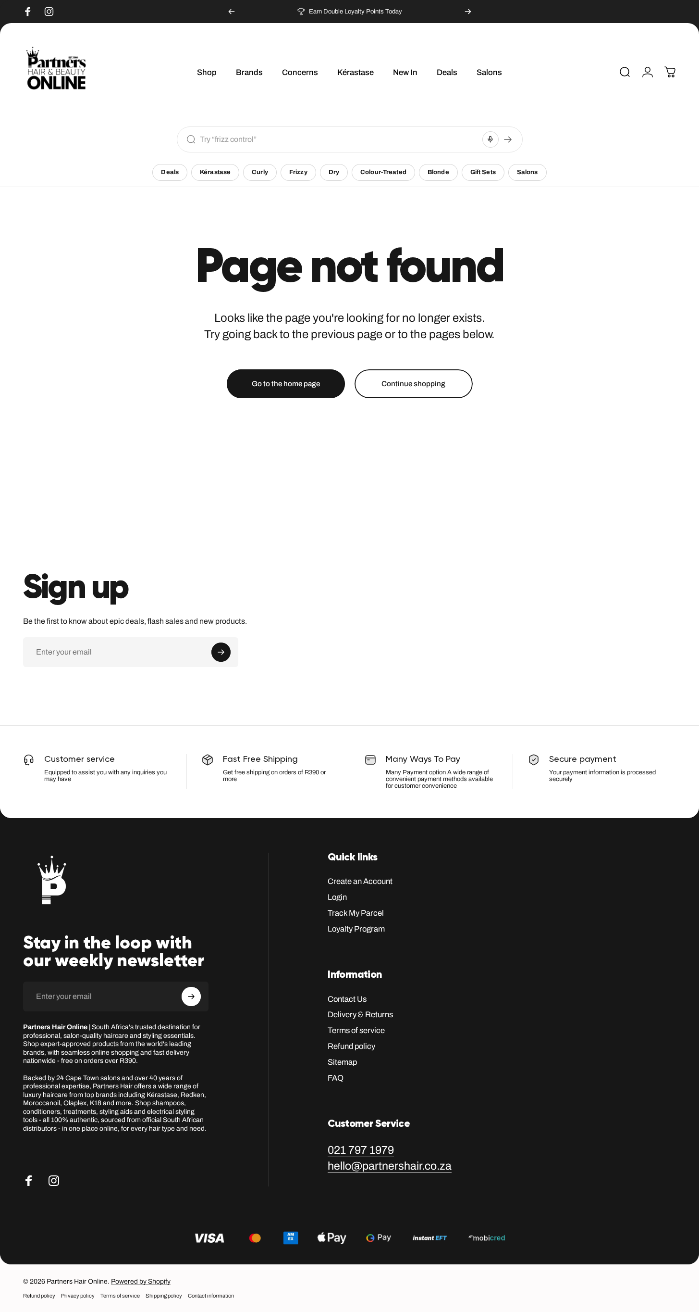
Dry (334, 172)
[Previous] (231, 11)
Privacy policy (78, 1296)
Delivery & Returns (360, 1014)
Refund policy (351, 1046)
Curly (260, 172)
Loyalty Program (356, 928)
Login (337, 897)
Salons (527, 172)
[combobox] (339, 139)
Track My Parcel (356, 912)
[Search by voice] (490, 139)
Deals (170, 172)
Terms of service (356, 1030)
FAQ (335, 1077)
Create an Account (360, 881)
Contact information (211, 1296)
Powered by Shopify (141, 1281)
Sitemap (342, 1062)
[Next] (467, 11)
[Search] (508, 139)
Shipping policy (164, 1296)
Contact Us (347, 999)
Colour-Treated (383, 172)
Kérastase (215, 172)
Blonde (438, 172)
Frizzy (298, 172)
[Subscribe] (221, 652)
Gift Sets (483, 172)
